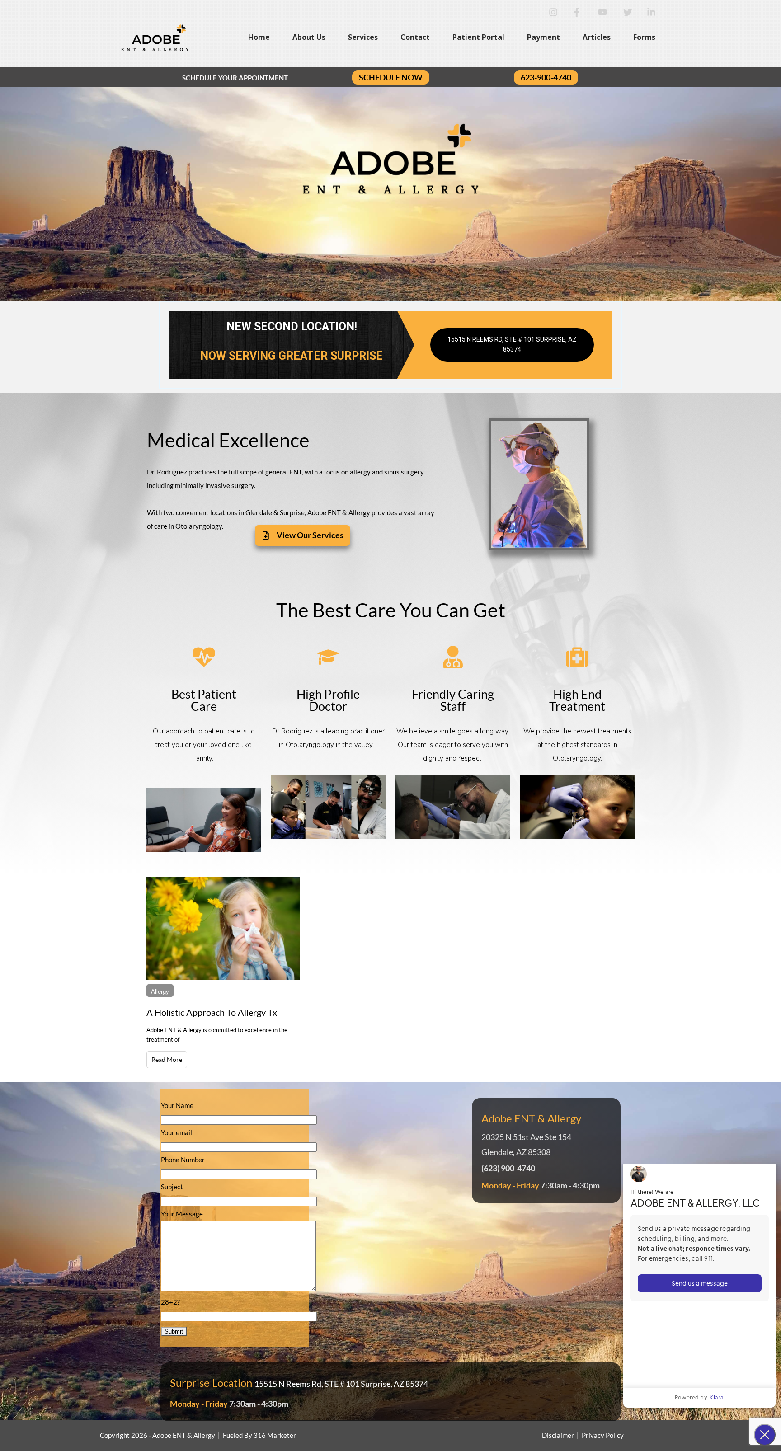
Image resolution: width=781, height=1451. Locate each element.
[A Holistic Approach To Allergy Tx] (223, 928)
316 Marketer (275, 1435)
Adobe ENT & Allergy (183, 1435)
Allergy (160, 991)
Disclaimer (558, 1435)
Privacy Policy (603, 1435)
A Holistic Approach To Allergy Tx (211, 1012)
